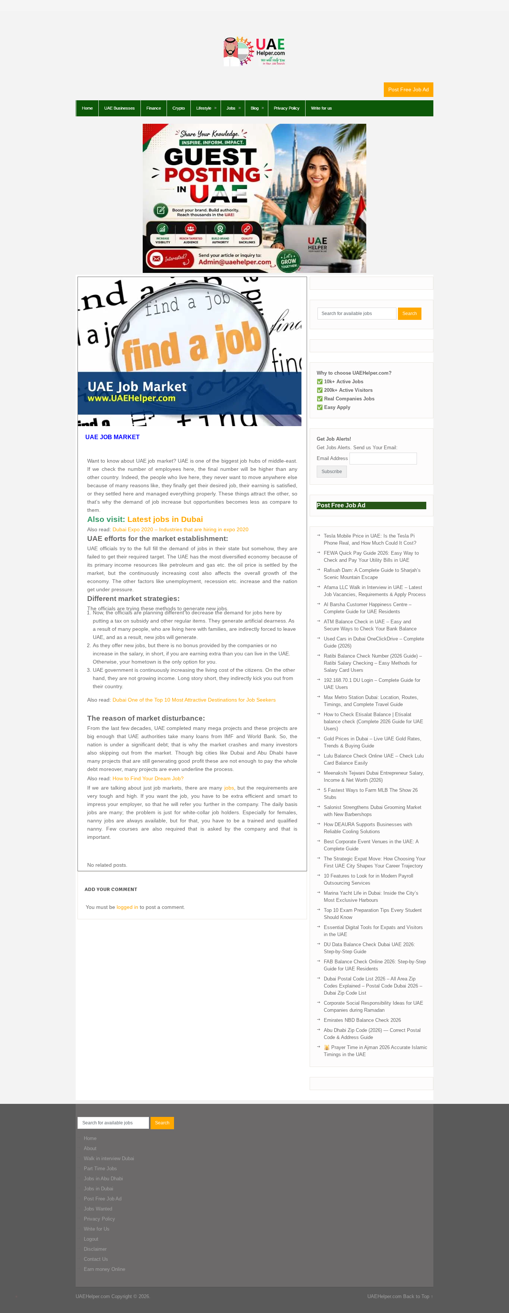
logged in (127, 907)
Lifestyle (203, 108)
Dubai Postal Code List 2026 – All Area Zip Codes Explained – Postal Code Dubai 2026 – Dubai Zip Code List (373, 986)
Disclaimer (95, 1249)
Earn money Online (104, 1269)
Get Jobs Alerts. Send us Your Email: (357, 447)
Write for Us (97, 1229)
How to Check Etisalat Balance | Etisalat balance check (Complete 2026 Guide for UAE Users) (373, 721)
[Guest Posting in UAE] (254, 271)
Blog (255, 108)
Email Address (332, 458)
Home (87, 108)
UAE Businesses (119, 108)
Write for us (321, 108)
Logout (91, 1239)
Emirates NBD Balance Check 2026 (362, 1020)
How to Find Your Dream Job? (148, 778)
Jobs (231, 108)
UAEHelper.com (93, 1296)
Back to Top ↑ (418, 1296)
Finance (153, 108)
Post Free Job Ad (408, 89)
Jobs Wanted (98, 1209)
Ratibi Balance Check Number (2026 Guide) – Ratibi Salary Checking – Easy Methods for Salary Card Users (373, 663)
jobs (229, 788)
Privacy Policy (287, 108)
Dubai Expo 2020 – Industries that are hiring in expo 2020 (181, 529)
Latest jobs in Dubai (165, 519)
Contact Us (96, 1259)
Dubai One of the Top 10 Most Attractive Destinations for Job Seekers (194, 700)
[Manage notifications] (16, 1297)
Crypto (179, 108)
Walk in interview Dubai (109, 1158)
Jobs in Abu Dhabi (103, 1178)
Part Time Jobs (100, 1168)
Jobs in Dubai (98, 1188)
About (90, 1148)
